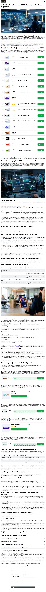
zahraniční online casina (17, 507)
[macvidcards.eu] (3, 1)
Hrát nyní (40, 57)
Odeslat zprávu (14, 587)
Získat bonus (19, 396)
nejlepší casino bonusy (15, 346)
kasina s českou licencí (34, 497)
